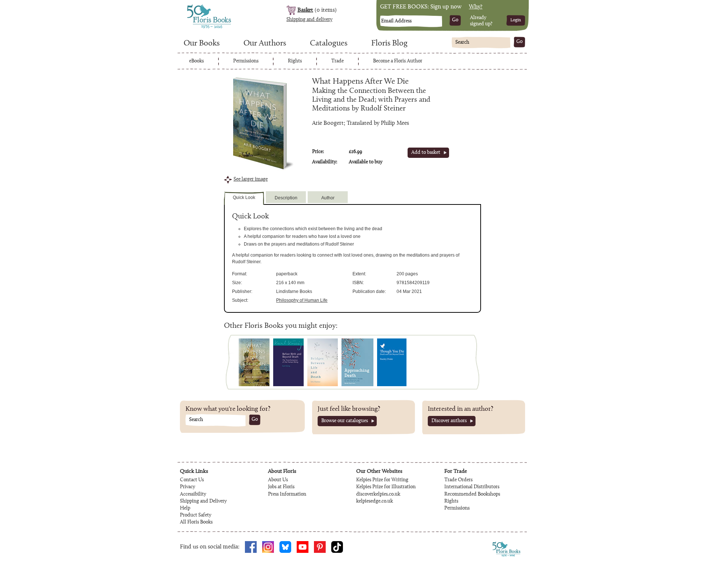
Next (472, 362)
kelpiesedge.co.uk (374, 501)
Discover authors (449, 421)
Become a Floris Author (397, 61)
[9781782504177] (391, 362)
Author (328, 197)
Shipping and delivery (309, 19)
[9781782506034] (357, 362)
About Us (278, 480)
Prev (233, 362)
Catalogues (328, 44)
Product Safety (195, 515)
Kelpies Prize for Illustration (386, 487)
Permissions (245, 61)
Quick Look (244, 197)
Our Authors (264, 44)
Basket (305, 10)
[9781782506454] (322, 362)
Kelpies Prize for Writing (382, 480)
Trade (337, 61)
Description (286, 197)
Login (515, 20)
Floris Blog (389, 44)
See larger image (251, 179)
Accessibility (193, 494)
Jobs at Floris (281, 487)
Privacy (187, 487)
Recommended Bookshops (472, 494)
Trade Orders (458, 480)
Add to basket (425, 152)
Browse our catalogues (344, 421)
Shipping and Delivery (203, 501)
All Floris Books (196, 522)
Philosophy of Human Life (302, 300)
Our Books (202, 44)
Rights (295, 61)
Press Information (287, 494)
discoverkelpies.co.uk (378, 494)
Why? (475, 7)
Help (185, 508)
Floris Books (195, 7)
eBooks (196, 61)
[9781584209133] (254, 362)
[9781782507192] (288, 362)
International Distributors (471, 487)
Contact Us (192, 480)
